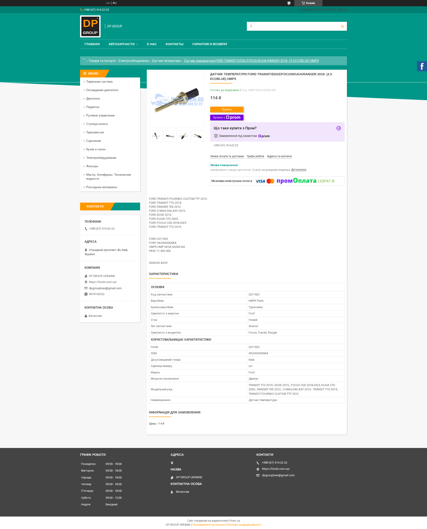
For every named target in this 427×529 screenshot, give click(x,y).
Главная (92, 44)
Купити (227, 109)
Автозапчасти (122, 44)
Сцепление (93, 140)
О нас (152, 44)
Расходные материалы (101, 187)
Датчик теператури (166, 61)
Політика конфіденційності (244, 524)
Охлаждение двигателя (102, 90)
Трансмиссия (95, 132)
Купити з (219, 117)
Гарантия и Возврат (210, 44)
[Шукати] (342, 26)
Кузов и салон (95, 149)
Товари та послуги (102, 61)
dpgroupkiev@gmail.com (105, 288)
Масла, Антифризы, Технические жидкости (108, 176)
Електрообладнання (134, 61)
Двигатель (93, 98)
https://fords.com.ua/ (103, 282)
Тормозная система (99, 81)
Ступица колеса (97, 124)
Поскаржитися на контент (208, 524)
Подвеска (92, 107)
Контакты (174, 44)
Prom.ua (235, 520)
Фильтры (92, 166)
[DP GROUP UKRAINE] (90, 26)
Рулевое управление (100, 115)
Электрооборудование (101, 157)
